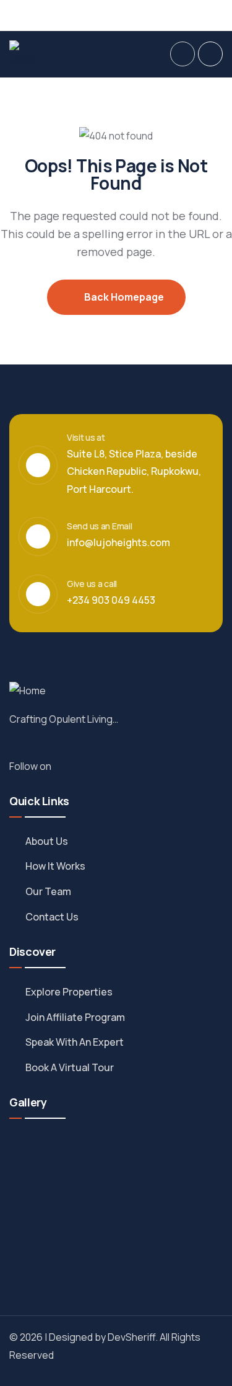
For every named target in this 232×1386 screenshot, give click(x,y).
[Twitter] (152, 14)
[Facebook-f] (68, 765)
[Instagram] (175, 14)
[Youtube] (221, 14)
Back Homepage (123, 297)
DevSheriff (131, 1337)
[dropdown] (182, 54)
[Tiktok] (198, 14)
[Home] (24, 54)
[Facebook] (130, 14)
